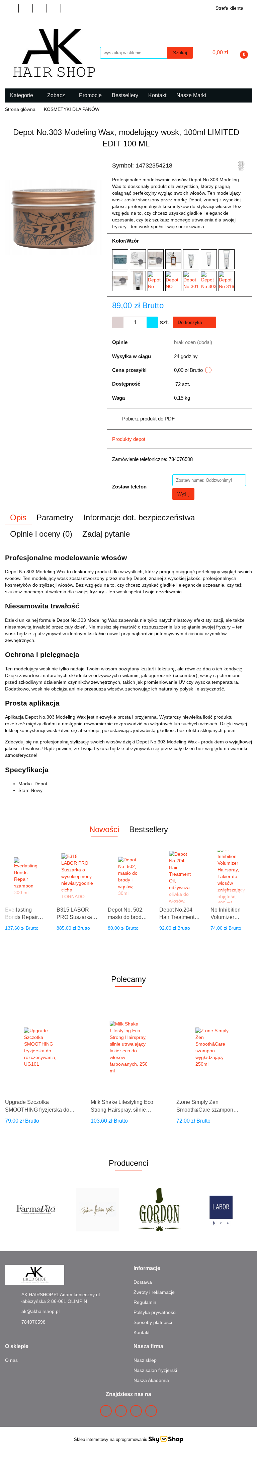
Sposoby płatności (153, 1322)
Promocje (90, 95)
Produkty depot (128, 439)
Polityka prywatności (155, 1312)
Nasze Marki (191, 95)
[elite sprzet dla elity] (221, 1209)
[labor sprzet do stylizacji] (159, 1209)
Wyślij (183, 493)
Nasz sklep (145, 1360)
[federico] (36, 1209)
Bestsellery (125, 95)
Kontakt (157, 95)
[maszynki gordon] (98, 1209)
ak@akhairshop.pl (40, 1311)
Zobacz (56, 95)
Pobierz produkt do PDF (148, 418)
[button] (147, 1268)
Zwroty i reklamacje (154, 1292)
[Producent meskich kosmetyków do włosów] (241, 165)
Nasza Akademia (151, 1380)
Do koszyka (190, 322)
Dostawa (143, 1282)
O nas (11, 1360)
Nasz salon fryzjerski (155, 1370)
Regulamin (145, 1302)
